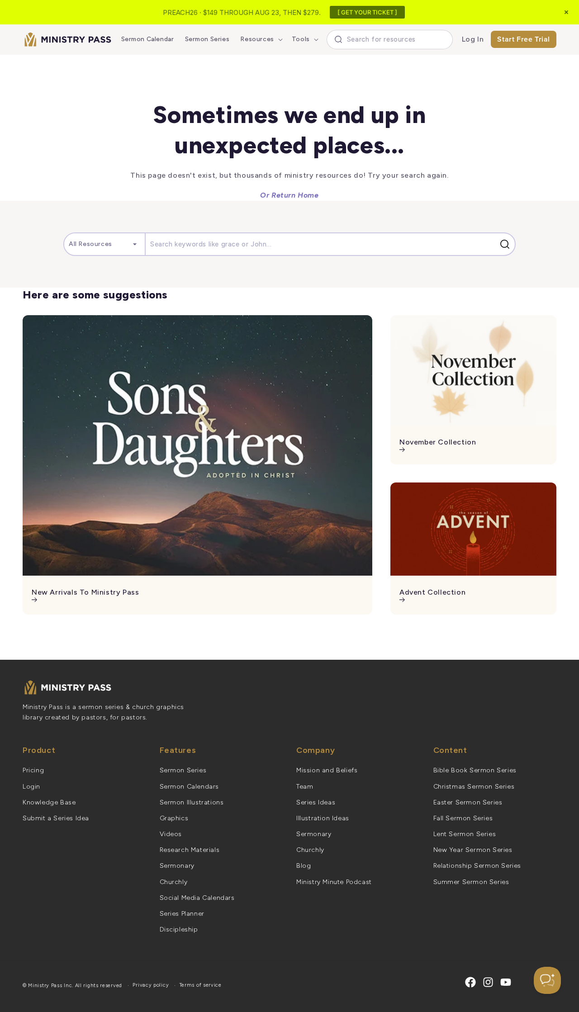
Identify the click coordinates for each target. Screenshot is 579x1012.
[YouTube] (505, 982)
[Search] (506, 244)
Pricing (33, 770)
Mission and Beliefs (326, 770)
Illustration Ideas (322, 818)
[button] (260, 39)
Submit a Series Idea (56, 818)
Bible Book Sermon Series (475, 770)
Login (31, 786)
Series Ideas (315, 802)
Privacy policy (151, 985)
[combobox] (389, 39)
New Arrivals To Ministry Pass (85, 592)
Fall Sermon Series (463, 818)
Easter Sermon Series (468, 802)
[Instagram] (488, 982)
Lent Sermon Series (464, 834)
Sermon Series (183, 770)
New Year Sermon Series (473, 850)
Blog (303, 866)
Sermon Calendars (189, 786)
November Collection (437, 442)
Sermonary (177, 866)
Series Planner (182, 913)
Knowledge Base (49, 802)
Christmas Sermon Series (474, 786)
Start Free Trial (523, 39)
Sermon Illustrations (192, 802)
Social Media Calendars (197, 898)
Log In (473, 39)
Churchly (174, 882)
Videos (171, 834)
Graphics (174, 818)
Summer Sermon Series (471, 882)
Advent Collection (432, 592)
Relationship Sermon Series (477, 866)
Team (304, 786)
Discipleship (179, 929)
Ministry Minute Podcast (334, 882)
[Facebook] (470, 982)
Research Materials (190, 850)
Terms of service (201, 985)
